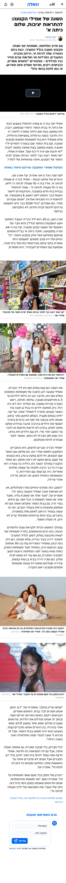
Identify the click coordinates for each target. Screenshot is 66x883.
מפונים (59, 798)
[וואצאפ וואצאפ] (12, 4)
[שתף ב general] (6, 4)
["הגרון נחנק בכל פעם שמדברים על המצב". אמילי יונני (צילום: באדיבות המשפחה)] (33, 672)
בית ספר (58, 802)
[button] (52, 4)
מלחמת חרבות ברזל (45, 798)
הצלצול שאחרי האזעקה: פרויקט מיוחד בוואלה (33, 167)
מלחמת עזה (29, 798)
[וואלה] (33, 4)
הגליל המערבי (16, 798)
